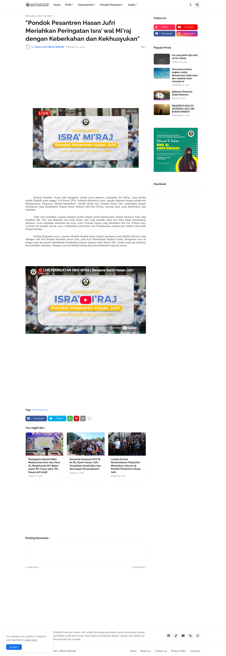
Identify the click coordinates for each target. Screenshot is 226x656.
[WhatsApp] (70, 418)
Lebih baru (33, 567)
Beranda (30, 16)
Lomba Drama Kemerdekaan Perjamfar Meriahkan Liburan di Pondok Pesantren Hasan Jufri (126, 466)
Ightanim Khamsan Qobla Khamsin (182, 93)
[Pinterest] (76, 418)
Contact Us (161, 651)
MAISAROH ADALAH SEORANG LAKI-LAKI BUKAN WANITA (183, 108)
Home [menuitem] (57, 4)
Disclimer (195, 651)
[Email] (83, 418)
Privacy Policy (178, 651)
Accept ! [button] (14, 647)
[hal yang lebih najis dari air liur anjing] (162, 59)
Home (133, 651)
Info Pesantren (44, 16)
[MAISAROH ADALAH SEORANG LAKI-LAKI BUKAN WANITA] (162, 109)
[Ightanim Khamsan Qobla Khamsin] (162, 95)
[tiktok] (176, 636)
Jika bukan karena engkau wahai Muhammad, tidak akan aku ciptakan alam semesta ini (185, 75)
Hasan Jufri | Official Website (60, 651)
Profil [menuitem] (68, 4)
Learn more (31, 640)
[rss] (190, 636)
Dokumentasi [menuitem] (85, 4)
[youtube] (183, 636)
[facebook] (168, 636)
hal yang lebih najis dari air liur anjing (185, 57)
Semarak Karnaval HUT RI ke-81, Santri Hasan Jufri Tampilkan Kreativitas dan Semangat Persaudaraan (85, 464)
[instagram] (198, 636)
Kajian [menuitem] (131, 4)
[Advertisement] (85, 77)
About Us (145, 651)
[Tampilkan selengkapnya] (89, 418)
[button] (190, 5)
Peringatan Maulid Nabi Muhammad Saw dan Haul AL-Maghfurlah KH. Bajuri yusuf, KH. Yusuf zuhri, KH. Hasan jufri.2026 (44, 466)
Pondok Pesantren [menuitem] (111, 4)
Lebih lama (138, 567)
